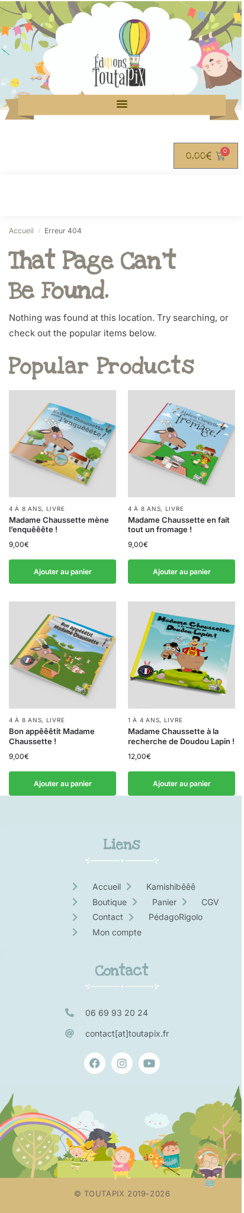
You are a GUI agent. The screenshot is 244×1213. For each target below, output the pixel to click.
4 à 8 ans (25, 508)
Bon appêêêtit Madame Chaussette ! (52, 736)
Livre (55, 508)
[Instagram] (122, 1063)
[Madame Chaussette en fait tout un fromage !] (181, 443)
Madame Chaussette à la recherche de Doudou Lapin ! (181, 736)
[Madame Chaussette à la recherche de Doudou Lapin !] (181, 655)
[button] (122, 103)
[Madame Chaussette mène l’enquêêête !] (62, 443)
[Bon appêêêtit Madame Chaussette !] (62, 655)
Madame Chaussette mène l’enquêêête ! (59, 525)
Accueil (21, 230)
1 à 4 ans (143, 719)
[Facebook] (94, 1063)
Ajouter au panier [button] (63, 571)
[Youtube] (149, 1063)
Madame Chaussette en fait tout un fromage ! (179, 525)
